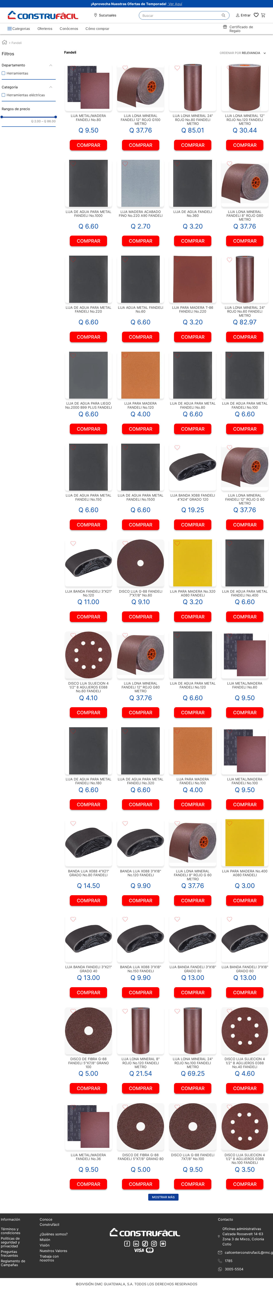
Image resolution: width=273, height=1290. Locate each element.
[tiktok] (145, 1244)
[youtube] (163, 1244)
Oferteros (45, 29)
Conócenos (69, 29)
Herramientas (17, 73)
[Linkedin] (136, 1244)
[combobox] (184, 15)
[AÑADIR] (88, 145)
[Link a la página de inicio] (4, 42)
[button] (29, 65)
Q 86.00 (49, 121)
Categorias (21, 29)
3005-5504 (234, 1269)
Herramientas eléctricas (26, 95)
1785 (228, 1261)
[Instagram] (154, 1244)
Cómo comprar (97, 29)
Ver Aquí (174, 4)
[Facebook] (127, 1244)
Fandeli (17, 43)
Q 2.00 (36, 121)
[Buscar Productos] (225, 15)
